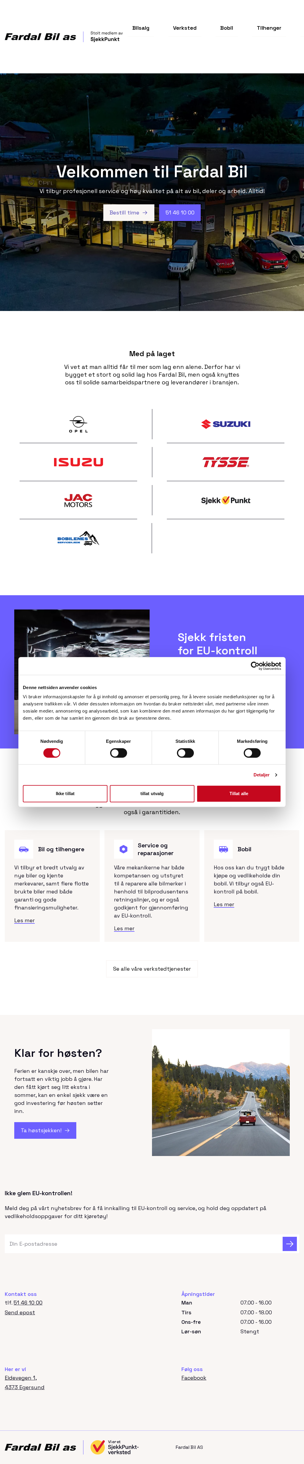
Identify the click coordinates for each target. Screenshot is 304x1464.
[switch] (118, 753)
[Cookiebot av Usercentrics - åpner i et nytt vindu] (255, 665)
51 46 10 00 (28, 1302)
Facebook (193, 1377)
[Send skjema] (290, 1244)
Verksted (185, 27)
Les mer (24, 920)
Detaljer (262, 774)
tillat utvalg (152, 793)
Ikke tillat (65, 793)
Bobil (226, 27)
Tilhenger (269, 27)
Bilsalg (140, 27)
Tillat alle (238, 793)
